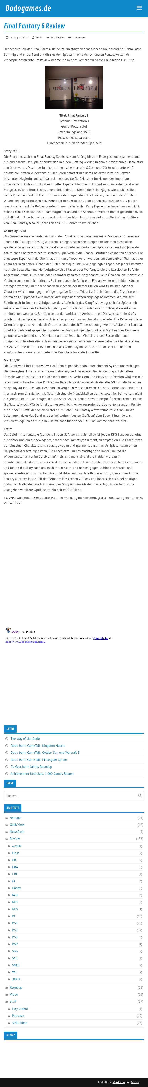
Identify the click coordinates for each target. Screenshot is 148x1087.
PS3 (15, 937)
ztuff (13, 1001)
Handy (16, 888)
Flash (15, 853)
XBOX (16, 979)
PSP (15, 944)
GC (14, 881)
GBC (15, 874)
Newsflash (17, 831)
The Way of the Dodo (25, 738)
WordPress (119, 1082)
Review (60, 37)
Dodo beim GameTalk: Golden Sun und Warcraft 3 (45, 752)
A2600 (16, 846)
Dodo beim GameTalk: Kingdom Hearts (38, 745)
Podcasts (18, 1016)
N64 (15, 895)
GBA (15, 867)
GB (14, 860)
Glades (135, 1082)
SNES (15, 965)
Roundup (16, 987)
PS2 (15, 930)
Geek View (17, 825)
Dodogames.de (28, 8)
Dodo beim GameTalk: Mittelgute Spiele (39, 760)
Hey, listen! (20, 1009)
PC (14, 916)
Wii (14, 972)
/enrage (15, 818)
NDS (15, 902)
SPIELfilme (19, 1023)
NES (15, 909)
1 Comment (79, 37)
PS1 (52, 37)
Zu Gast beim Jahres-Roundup (31, 766)
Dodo (39, 37)
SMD (15, 958)
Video (14, 994)
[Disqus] (74, 573)
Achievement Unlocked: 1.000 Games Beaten (42, 773)
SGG (15, 951)
